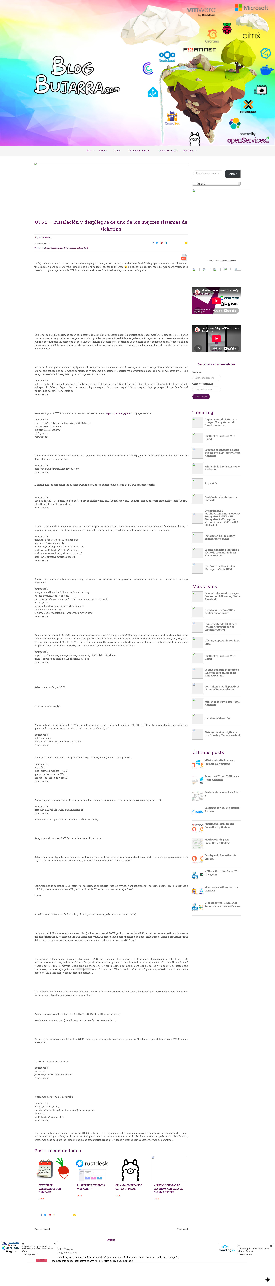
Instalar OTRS (82, 248)
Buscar (233, 173)
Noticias (188, 150)
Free (42, 248)
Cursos (103, 150)
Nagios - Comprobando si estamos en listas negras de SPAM (38, 1249)
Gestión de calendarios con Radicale (50, 1189)
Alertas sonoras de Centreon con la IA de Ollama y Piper (168, 1189)
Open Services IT (167, 150)
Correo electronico (202, 383)
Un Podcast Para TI (139, 150)
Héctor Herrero (64, 1249)
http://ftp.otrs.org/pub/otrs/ (120, 413)
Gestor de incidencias (54, 248)
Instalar (72, 248)
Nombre (196, 372)
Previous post (42, 1229)
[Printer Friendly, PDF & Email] (184, 258)
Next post (182, 1229)
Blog (88, 150)
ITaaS (117, 150)
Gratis (66, 248)
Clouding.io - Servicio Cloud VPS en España (253, 1250)
